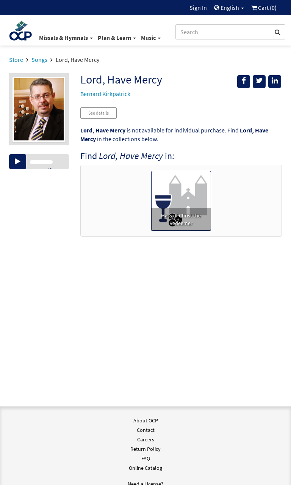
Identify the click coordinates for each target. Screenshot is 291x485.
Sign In (198, 7)
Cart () (267, 7)
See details (98, 113)
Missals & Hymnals (64, 37)
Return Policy (145, 449)
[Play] (17, 161)
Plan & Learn (115, 37)
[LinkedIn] (274, 81)
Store (16, 59)
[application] (39, 161)
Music (149, 37)
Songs (39, 59)
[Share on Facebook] (243, 81)
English (229, 7)
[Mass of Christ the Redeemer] (181, 200)
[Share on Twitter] (259, 81)
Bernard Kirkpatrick (105, 94)
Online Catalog (145, 468)
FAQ (145, 458)
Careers (145, 439)
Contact (146, 430)
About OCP (145, 420)
